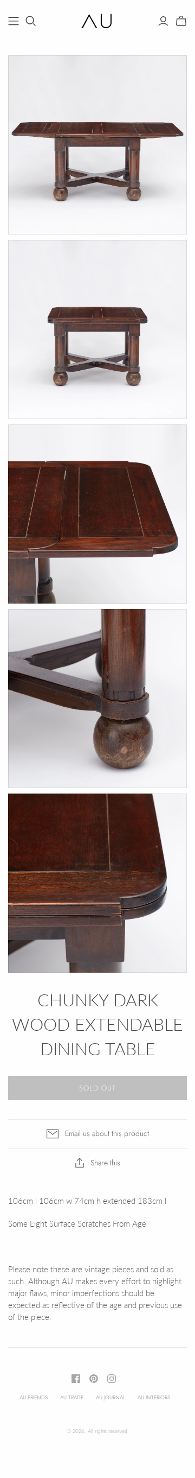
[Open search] (30, 21)
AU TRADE (71, 1397)
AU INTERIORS (154, 1397)
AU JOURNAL (110, 1397)
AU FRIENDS (34, 1397)
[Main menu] (13, 21)
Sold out (97, 1088)
